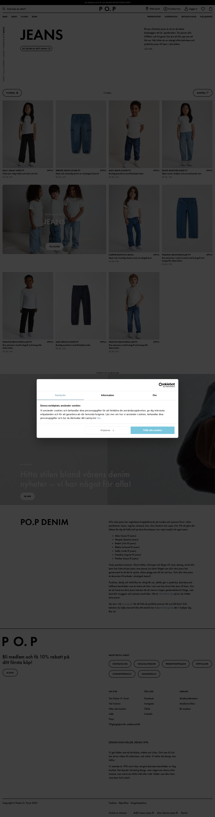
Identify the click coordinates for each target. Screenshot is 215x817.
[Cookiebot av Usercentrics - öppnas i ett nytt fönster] (161, 385)
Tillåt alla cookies (152, 430)
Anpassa (105, 430)
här (99, 418)
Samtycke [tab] (60, 395)
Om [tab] (155, 395)
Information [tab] (107, 395)
